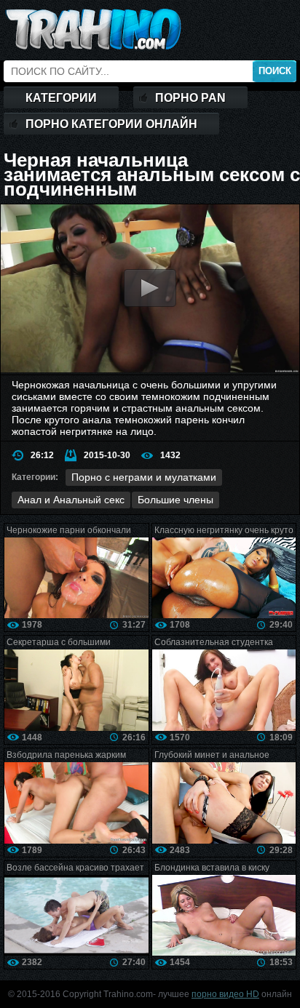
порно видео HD (225, 994)
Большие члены (175, 499)
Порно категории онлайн (111, 124)
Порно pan (190, 98)
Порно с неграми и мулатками (143, 477)
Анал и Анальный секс (71, 499)
